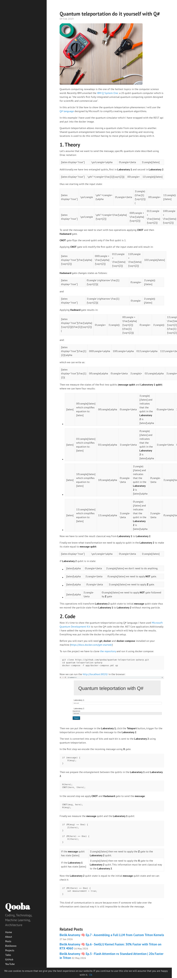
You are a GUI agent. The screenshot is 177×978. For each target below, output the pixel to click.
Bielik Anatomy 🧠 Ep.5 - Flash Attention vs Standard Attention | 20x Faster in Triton (111, 956)
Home (8, 932)
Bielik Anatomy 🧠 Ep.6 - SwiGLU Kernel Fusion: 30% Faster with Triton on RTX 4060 (110, 946)
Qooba (17, 906)
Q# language (67, 111)
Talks (8, 955)
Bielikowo (10, 946)
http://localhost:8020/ (95, 674)
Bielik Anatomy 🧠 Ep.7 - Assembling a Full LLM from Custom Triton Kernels (112, 937)
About (8, 936)
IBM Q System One (107, 93)
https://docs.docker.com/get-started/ (91, 644)
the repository (108, 651)
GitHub (9, 959)
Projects (9, 950)
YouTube (10, 964)
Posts (8, 941)
